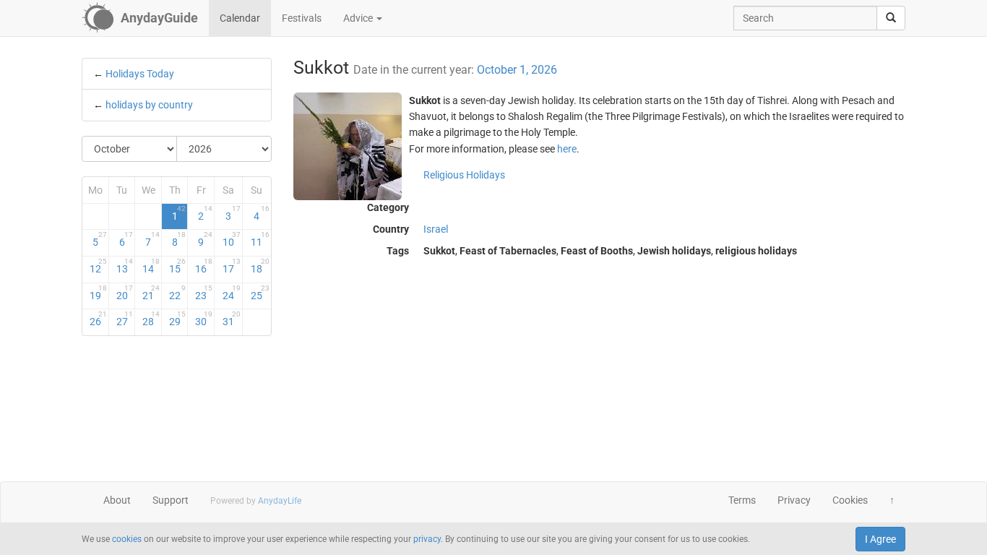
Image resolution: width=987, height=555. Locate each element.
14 (151, 266)
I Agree (880, 539)
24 (232, 292)
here (567, 149)
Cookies (850, 500)
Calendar (240, 18)
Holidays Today (139, 73)
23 (203, 292)
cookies (127, 539)
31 (232, 318)
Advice (359, 18)
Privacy (794, 500)
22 (177, 292)
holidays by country (149, 105)
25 (260, 292)
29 (177, 318)
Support (170, 500)
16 (203, 266)
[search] (890, 18)
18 (260, 266)
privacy (427, 539)
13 (125, 266)
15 (177, 266)
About (117, 500)
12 (98, 266)
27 (125, 318)
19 (98, 292)
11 (260, 239)
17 (232, 266)
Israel (435, 229)
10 (232, 239)
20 (125, 292)
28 (151, 318)
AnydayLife (279, 501)
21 (151, 292)
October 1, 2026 (517, 70)
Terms (742, 500)
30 (203, 318)
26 (98, 318)
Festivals (302, 18)
